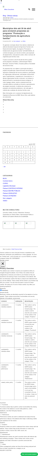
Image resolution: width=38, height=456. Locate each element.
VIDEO (5, 201)
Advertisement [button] (4, 432)
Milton (24, 41)
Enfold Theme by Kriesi (17, 249)
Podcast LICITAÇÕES (9, 196)
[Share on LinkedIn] (5, 110)
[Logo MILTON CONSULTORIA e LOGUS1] (16, 9)
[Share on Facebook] (5, 102)
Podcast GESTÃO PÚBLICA (11, 191)
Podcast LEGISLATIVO (10, 193)
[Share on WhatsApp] (5, 107)
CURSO (5, 183)
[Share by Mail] (5, 112)
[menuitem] (28, 9)
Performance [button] (3, 412)
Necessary (5, 290)
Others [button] (2, 442)
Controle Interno (7, 181)
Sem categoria (17, 41)
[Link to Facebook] (31, 249)
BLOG (5, 178)
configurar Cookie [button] (4, 258)
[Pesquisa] (28, 9)
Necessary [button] (3, 288)
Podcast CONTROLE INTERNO (13, 188)
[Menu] (32, 9)
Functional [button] (3, 403)
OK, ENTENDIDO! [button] (15, 258)
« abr (4, 166)
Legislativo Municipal (9, 186)
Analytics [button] (2, 422)
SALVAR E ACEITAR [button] (5, 450)
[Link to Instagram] (33, 249)
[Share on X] (5, 104)
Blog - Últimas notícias (10, 16)
